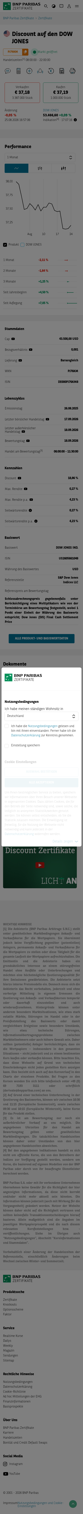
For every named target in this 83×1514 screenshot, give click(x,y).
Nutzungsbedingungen (43, 726)
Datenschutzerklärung (25, 735)
